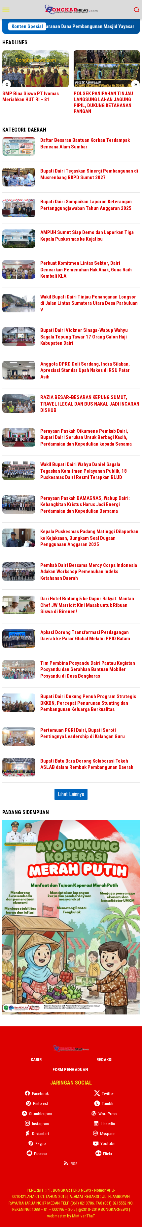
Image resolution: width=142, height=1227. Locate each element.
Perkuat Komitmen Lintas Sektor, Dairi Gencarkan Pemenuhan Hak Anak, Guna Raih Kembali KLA (86, 269)
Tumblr (108, 1103)
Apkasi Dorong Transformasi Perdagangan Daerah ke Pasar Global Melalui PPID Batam (85, 635)
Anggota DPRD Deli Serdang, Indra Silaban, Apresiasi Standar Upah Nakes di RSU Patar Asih (85, 370)
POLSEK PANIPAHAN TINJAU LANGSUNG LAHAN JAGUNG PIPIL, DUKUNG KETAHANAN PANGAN (103, 102)
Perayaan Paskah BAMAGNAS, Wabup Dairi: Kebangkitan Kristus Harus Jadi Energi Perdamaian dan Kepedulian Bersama (85, 504)
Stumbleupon (40, 1113)
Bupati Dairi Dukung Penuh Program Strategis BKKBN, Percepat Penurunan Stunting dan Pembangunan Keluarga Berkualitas (88, 702)
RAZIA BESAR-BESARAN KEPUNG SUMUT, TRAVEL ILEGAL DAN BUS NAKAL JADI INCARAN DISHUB (89, 403)
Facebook (40, 1093)
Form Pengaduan (70, 1069)
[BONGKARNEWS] (70, 9)
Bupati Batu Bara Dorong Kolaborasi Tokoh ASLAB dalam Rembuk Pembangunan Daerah (86, 764)
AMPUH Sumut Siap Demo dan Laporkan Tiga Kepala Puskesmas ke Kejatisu (87, 235)
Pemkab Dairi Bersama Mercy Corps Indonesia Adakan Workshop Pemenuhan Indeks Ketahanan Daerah (88, 571)
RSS (74, 1163)
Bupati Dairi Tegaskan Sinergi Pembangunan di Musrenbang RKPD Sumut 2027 (89, 174)
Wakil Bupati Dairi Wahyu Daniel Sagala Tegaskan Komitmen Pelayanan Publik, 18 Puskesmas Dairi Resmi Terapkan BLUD (83, 470)
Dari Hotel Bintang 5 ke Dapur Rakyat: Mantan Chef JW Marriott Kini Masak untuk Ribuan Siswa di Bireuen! (87, 605)
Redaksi (104, 1059)
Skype (40, 1143)
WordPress (107, 1113)
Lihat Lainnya (71, 794)
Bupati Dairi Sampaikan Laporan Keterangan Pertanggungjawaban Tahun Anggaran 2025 (86, 205)
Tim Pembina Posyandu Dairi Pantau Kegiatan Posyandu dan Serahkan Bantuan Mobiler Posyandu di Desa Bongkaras (87, 669)
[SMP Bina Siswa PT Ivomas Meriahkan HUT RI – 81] (35, 68)
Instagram (40, 1123)
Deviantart (40, 1133)
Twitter (108, 1093)
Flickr (107, 1153)
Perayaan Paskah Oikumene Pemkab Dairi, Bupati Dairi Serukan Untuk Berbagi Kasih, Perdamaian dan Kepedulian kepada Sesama (86, 437)
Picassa (40, 1153)
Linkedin (108, 1123)
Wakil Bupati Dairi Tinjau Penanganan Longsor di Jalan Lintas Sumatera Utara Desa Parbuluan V (89, 303)
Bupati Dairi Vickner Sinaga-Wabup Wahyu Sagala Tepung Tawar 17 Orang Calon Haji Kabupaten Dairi (84, 336)
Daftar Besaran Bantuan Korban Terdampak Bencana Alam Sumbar (85, 143)
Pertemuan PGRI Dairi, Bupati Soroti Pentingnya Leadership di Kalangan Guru (82, 733)
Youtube (107, 1143)
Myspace (107, 1133)
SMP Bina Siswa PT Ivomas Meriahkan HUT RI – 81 (30, 96)
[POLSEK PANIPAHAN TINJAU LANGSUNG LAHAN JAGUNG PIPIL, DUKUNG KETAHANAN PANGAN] (107, 68)
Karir (36, 1059)
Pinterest (40, 1103)
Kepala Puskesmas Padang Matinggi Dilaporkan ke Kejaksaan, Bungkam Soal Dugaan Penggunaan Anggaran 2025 (89, 538)
